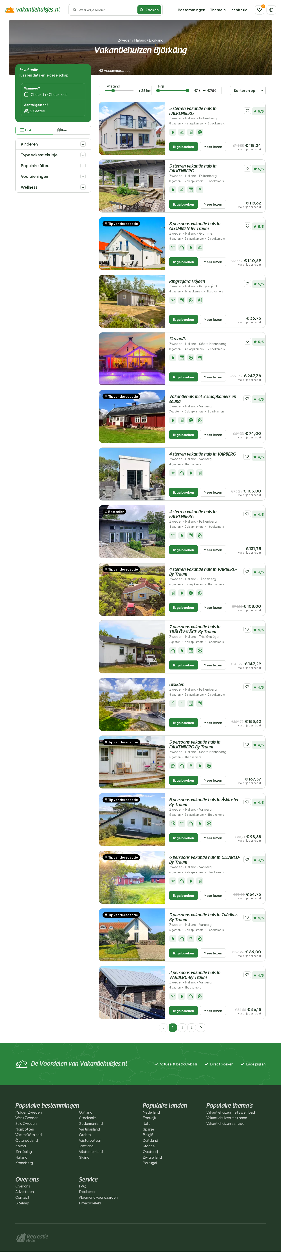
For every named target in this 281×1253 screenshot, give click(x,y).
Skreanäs (197, 341)
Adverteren (24, 1191)
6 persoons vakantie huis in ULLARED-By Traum (204, 862)
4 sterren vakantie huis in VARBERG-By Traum (203, 574)
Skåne (84, 1157)
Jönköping (23, 1151)
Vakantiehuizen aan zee (225, 1123)
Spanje (148, 1129)
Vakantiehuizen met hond (226, 1117)
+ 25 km (144, 90)
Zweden (124, 40)
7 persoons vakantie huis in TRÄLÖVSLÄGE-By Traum (194, 631)
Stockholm (88, 1117)
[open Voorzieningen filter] (83, 176)
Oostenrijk (151, 1151)
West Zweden (26, 1117)
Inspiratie (239, 9)
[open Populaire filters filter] (83, 165)
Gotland (85, 1112)
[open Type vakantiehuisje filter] (83, 154)
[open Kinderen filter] (83, 144)
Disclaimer (87, 1191)
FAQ (82, 1186)
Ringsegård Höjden (193, 283)
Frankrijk (149, 1117)
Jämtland (86, 1146)
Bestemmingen (191, 9)
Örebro (85, 1134)
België (148, 1134)
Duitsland (150, 1140)
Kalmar (20, 1146)
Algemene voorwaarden (98, 1197)
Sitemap (22, 1203)
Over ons (22, 1186)
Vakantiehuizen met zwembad (230, 1112)
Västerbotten (90, 1140)
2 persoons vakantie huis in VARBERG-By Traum (194, 977)
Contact (22, 1197)
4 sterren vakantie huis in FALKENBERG (193, 516)
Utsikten (193, 687)
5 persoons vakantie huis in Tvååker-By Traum (203, 920)
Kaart (64, 130)
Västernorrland (91, 1151)
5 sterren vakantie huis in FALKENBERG (193, 113)
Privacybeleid (90, 1203)
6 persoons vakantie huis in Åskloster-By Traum (204, 804)
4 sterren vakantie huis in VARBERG (202, 456)
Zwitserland (152, 1157)
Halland (140, 40)
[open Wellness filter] (83, 187)
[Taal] (271, 10)
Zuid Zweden (26, 1123)
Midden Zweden (28, 1112)
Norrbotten (24, 1129)
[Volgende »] (201, 1027)
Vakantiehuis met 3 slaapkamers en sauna (202, 401)
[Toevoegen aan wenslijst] (247, 110)
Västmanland (89, 1129)
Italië (147, 1123)
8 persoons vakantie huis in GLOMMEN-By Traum (194, 228)
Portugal (150, 1162)
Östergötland (26, 1140)
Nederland (151, 1112)
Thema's (218, 9)
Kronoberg (24, 1162)
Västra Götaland (28, 1134)
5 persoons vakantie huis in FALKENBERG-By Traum (197, 747)
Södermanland (91, 1123)
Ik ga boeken (183, 146)
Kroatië (149, 1146)
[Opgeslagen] (259, 10)
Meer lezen (213, 146)
